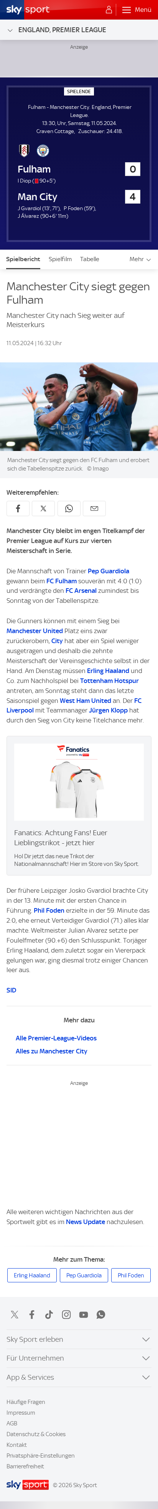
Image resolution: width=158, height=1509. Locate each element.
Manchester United (35, 631)
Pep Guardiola (108, 571)
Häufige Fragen (26, 1402)
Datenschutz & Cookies (36, 1434)
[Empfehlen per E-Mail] (94, 508)
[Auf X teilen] (43, 508)
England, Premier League (62, 30)
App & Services (30, 1377)
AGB (12, 1423)
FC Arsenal (81, 590)
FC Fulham (61, 581)
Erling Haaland (108, 671)
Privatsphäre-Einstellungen (41, 1455)
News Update (85, 1222)
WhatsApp (101, 1314)
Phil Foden (49, 910)
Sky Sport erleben (35, 1339)
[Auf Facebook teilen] (18, 508)
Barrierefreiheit (25, 1466)
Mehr (137, 259)
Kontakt (17, 1445)
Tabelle (89, 259)
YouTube (84, 1314)
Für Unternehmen (35, 1358)
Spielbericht (23, 259)
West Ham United (85, 700)
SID (11, 990)
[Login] (109, 10)
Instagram (66, 1314)
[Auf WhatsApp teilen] (69, 508)
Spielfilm (60, 259)
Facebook (32, 1314)
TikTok (49, 1314)
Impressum (21, 1412)
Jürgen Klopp (108, 710)
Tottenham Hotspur (109, 681)
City (57, 641)
